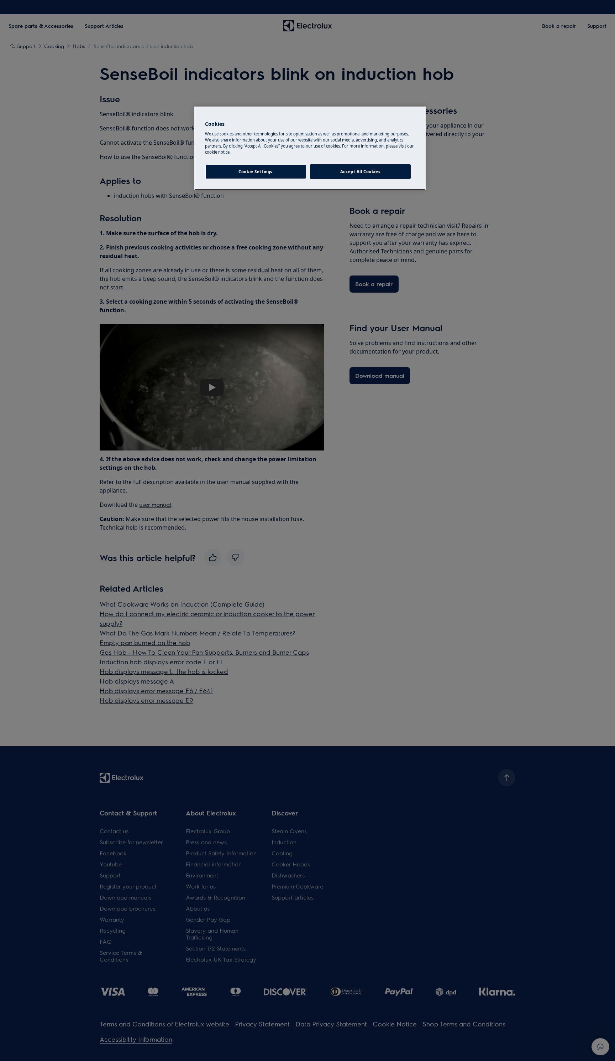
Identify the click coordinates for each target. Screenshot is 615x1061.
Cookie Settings (255, 171)
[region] (310, 148)
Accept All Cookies (360, 171)
